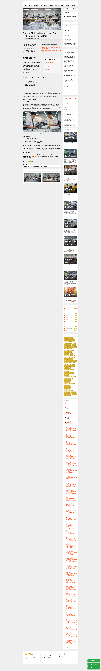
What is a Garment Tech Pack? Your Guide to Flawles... (71, 432)
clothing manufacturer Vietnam (69, 376)
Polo (72, 339)
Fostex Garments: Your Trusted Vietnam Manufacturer (70, 616)
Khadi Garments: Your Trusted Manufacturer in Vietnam (70, 452)
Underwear (66, 371)
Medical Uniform (66, 362)
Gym (68, 343)
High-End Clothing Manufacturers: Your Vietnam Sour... (71, 459)
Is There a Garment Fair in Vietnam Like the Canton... (71, 431)
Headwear (51, 5)
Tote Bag (71, 369)
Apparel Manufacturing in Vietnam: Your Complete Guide (71, 425)
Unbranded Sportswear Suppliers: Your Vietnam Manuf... (71, 492)
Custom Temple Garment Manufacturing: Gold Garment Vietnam (70, 243)
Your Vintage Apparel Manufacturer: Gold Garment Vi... (71, 565)
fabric (65, 357)
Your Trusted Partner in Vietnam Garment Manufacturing (70, 640)
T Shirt (31, 5)
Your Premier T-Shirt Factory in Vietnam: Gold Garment (70, 139)
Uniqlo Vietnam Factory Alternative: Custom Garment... (71, 609)
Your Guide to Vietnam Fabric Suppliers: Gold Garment (70, 521)
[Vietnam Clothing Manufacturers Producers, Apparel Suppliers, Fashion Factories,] (31, 3)
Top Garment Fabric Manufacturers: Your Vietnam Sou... (71, 481)
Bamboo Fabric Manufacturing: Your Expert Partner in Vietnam (47, 149)
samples (70, 338)
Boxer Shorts (71, 364)
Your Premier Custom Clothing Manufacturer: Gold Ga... (70, 575)
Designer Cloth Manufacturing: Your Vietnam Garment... (71, 537)
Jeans (70, 360)
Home (24, 30)
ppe (68, 357)
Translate (66, 9)
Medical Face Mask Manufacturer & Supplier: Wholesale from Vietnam (70, 155)
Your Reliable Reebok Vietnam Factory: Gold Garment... (70, 513)
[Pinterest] (67, 654)
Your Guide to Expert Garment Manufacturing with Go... (70, 558)
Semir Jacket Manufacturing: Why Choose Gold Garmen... (71, 539)
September (68, 413)
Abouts (25, 5)
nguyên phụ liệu (66, 388)
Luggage (67, 5)
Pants (69, 367)
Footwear (57, 5)
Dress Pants (66, 350)
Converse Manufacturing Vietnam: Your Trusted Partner (71, 607)
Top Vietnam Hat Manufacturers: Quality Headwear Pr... (70, 600)
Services (65, 346)
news (27, 30)
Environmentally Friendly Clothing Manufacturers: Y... (71, 502)
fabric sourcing (66, 381)
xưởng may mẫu (66, 395)
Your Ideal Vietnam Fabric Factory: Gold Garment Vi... (71, 584)
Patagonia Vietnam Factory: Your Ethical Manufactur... (71, 610)
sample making (66, 392)
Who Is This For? (49, 68)
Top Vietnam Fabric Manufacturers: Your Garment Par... (71, 518)
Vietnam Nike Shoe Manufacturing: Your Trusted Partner (71, 525)
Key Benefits (48, 69)
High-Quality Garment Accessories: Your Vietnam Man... (71, 532)
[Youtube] (59, 656)
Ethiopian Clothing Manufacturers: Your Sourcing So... (71, 485)
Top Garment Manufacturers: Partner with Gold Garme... (71, 560)
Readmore (75, 162)
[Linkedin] (69, 654)
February (67, 421)
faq (68, 339)
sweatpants (73, 392)
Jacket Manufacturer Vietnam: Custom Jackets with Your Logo (70, 277)
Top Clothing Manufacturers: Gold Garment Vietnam (71, 467)
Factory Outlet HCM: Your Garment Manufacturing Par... (71, 642)
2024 (65, 406)
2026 (65, 403)
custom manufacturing (68, 378)
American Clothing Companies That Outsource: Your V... (71, 568)
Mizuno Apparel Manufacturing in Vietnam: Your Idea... (71, 612)
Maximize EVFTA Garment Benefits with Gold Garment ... (71, 429)
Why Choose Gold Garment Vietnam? (52, 65)
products (72, 343)
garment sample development (69, 383)
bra (69, 346)
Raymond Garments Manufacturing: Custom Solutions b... (71, 457)
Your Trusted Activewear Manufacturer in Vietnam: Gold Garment (70, 294)
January (67, 422)
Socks (73, 355)
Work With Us (48, 70)
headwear (65, 360)
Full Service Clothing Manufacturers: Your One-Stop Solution (50, 179)
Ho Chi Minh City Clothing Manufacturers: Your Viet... (70, 506)
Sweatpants (66, 369)
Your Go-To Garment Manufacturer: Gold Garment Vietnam (71, 551)
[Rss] (56, 654)
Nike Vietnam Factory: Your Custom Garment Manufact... (71, 527)
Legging (65, 348)
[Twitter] (62, 654)
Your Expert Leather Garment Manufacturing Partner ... (70, 534)
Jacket (46, 5)
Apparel (62, 5)
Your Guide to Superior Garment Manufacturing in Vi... (70, 436)
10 (65, 290)
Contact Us (95, 667)
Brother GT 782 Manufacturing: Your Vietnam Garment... (71, 602)
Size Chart (49, 657)
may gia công (66, 385)
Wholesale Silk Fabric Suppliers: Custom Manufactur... (70, 443)
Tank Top (72, 357)
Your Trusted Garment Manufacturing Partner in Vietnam (71, 553)
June (67, 417)
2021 (65, 408)
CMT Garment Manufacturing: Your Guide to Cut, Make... (71, 644)
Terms (45, 657)
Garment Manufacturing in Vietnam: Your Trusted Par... (71, 589)
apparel (69, 348)
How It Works (48, 66)
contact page (34, 156)
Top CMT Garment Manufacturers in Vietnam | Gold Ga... (71, 596)
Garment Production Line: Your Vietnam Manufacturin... (70, 582)
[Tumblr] (64, 654)
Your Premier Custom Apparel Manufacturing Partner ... (70, 586)
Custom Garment (67, 355)
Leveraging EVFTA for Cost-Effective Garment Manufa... (71, 427)
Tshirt (65, 339)
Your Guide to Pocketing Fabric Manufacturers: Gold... (70, 479)
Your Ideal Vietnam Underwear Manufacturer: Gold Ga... (70, 603)
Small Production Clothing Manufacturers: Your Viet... (70, 504)
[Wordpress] (59, 654)
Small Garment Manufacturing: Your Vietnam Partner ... (71, 474)
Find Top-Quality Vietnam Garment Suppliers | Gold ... (71, 507)
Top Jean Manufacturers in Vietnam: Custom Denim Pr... (71, 439)
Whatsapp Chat (94, 660)
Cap (41, 5)
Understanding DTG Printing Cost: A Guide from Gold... (71, 445)
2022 (65, 407)
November (67, 412)
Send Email (95, 664)
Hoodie (36, 5)
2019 (65, 647)
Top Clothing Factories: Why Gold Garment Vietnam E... (71, 469)
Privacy (50, 655)
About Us (45, 653)
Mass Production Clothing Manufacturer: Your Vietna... (70, 472)
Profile (50, 659)
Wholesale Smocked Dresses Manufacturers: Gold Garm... (70, 490)
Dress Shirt (73, 346)
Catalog (45, 659)
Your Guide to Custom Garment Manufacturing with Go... (70, 577)
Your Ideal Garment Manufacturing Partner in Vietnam (71, 541)
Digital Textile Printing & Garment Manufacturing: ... (71, 511)
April (67, 418)
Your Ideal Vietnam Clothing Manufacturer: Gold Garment (70, 190)
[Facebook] (56, 656)
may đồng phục (66, 341)
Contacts (73, 5)
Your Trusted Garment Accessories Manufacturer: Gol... (71, 535)
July (67, 416)
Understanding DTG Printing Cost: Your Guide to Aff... (71, 448)
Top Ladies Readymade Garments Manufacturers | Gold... (71, 546)
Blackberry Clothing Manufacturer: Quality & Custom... (71, 460)
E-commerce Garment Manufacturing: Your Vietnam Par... (71, 567)
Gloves (65, 367)
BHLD (71, 353)
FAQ (50, 653)
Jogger (74, 360)
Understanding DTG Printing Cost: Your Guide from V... (71, 462)
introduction (66, 353)
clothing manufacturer (27, 71)
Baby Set (65, 364)
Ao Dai (72, 362)
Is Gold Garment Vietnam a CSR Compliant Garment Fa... (70, 424)
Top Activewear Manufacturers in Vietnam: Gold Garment (70, 595)
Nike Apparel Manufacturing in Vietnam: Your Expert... (70, 614)
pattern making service (68, 390)
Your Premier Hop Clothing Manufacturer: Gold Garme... (70, 555)
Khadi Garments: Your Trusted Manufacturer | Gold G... (70, 486)
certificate (65, 374)
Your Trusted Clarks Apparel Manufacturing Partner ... (70, 631)
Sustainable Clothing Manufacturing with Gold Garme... (71, 626)
